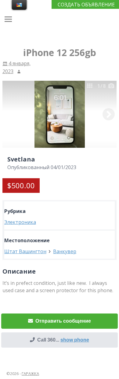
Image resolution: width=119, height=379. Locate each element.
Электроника (20, 222)
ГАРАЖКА (30, 373)
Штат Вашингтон (25, 251)
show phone (74, 339)
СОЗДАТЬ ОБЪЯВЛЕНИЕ (86, 4)
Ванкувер (64, 251)
